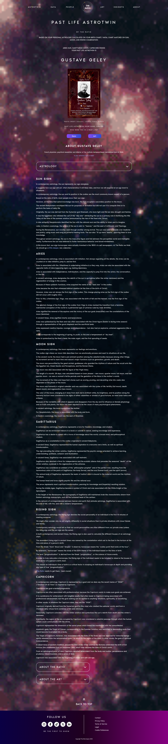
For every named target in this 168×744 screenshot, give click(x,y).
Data (53, 7)
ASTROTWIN (34, 7)
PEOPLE (70, 7)
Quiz (74, 136)
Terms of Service (101, 724)
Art (94, 136)
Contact (98, 718)
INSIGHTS (119, 7)
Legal (97, 727)
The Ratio (40, 571)
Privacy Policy (100, 721)
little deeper (54, 248)
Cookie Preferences (102, 730)
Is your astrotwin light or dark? (84, 155)
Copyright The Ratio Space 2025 (84, 739)
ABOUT (136, 7)
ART (102, 7)
